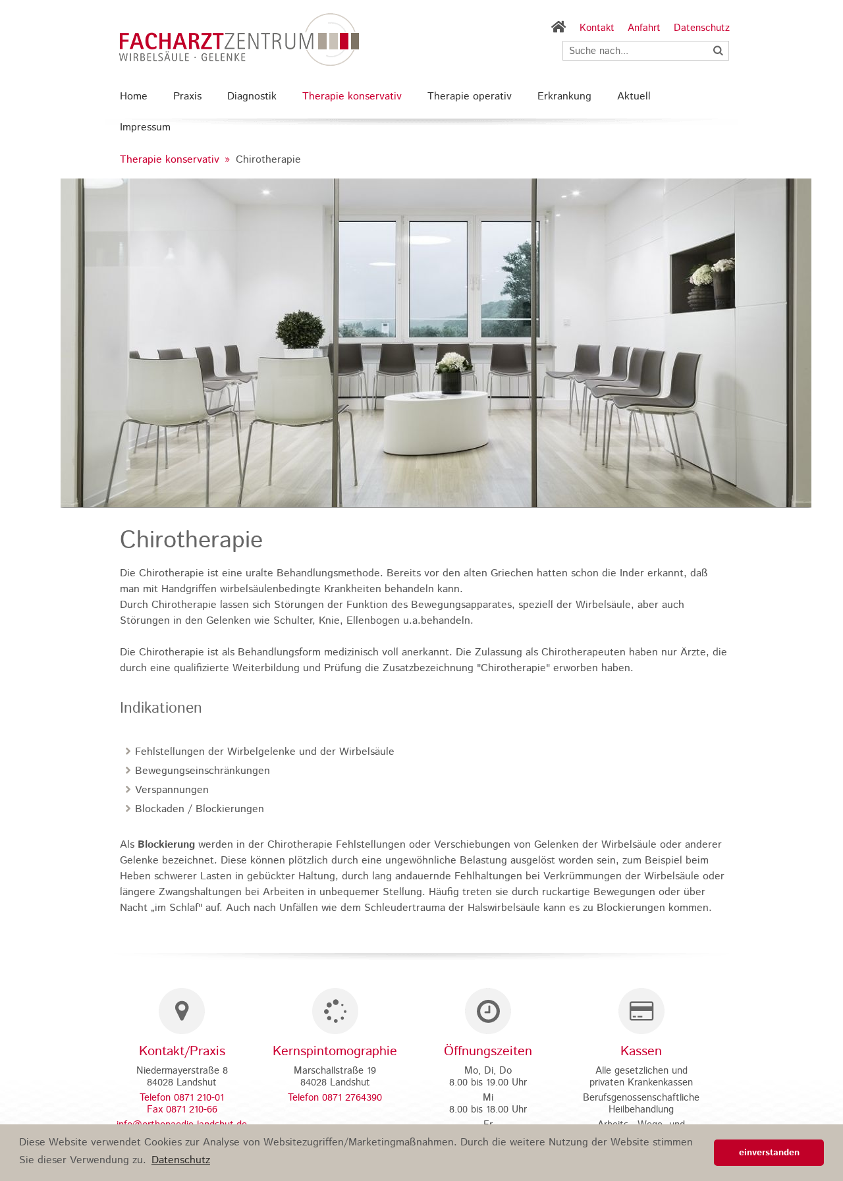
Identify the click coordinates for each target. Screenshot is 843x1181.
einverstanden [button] (769, 1152)
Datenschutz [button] (180, 1160)
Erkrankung (564, 97)
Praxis (187, 97)
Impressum (145, 128)
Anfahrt (644, 28)
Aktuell (634, 97)
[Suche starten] (719, 50)
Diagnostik (252, 97)
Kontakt (597, 28)
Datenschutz (702, 28)
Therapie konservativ (352, 97)
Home (134, 97)
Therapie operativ (469, 97)
